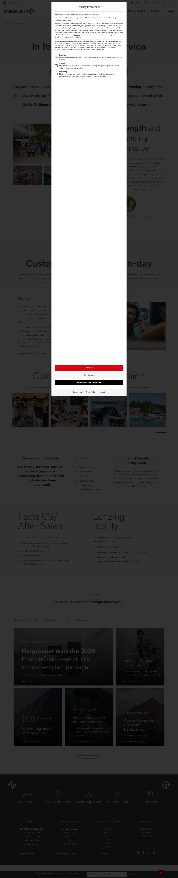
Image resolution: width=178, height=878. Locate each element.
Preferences (77, 392)
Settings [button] (77, 35)
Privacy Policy (91, 392)
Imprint (102, 392)
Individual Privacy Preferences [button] (89, 382)
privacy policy (101, 30)
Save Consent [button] (89, 375)
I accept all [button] (89, 368)
